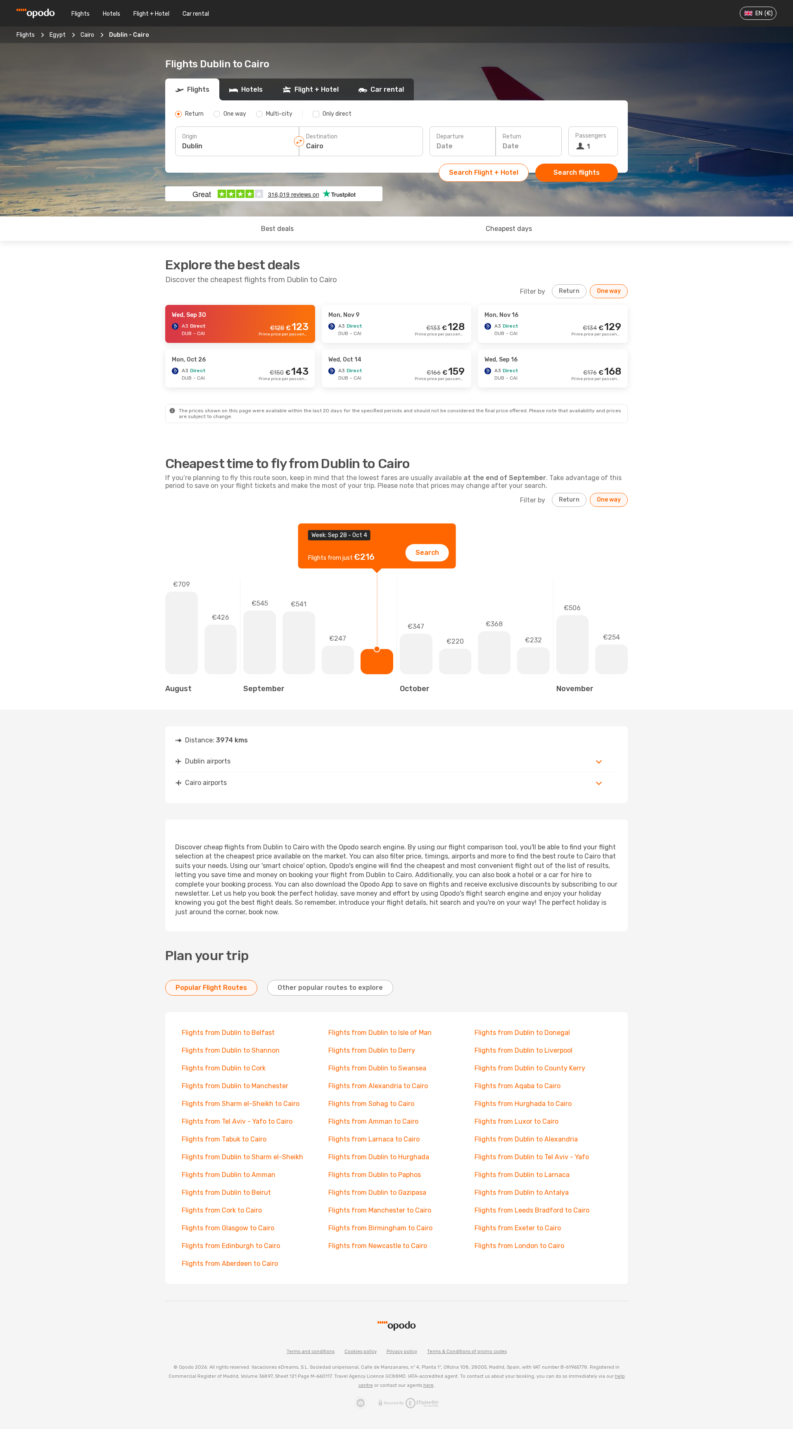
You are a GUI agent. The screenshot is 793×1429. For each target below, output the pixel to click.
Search (427, 552)
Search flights (576, 172)
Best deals (277, 229)
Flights (80, 13)
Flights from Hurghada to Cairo (523, 1104)
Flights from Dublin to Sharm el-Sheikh (242, 1157)
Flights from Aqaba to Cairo (517, 1086)
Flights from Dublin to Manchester (235, 1086)
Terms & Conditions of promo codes (467, 1351)
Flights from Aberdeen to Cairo (230, 1263)
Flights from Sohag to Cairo (371, 1104)
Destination (321, 136)
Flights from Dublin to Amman (228, 1175)
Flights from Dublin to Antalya (522, 1192)
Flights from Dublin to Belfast (228, 1033)
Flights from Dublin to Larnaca (522, 1175)
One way (609, 291)
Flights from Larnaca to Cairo (374, 1139)
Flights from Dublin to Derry (371, 1050)
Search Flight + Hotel (483, 172)
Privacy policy (402, 1351)
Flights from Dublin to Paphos (374, 1175)
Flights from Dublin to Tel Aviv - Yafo (532, 1157)
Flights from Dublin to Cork (224, 1068)
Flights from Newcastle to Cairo (377, 1246)
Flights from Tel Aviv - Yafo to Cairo (237, 1121)
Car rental (196, 13)
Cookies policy (360, 1351)
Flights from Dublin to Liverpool (523, 1050)
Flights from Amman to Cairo (373, 1121)
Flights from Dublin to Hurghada (378, 1157)
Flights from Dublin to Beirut (226, 1192)
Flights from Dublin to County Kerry (530, 1068)
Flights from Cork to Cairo (222, 1210)
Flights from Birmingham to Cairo (380, 1228)
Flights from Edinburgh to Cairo (231, 1246)
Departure (450, 136)
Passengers (590, 135)
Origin (189, 136)
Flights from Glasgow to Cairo (228, 1228)
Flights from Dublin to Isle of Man (380, 1033)
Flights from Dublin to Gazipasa (377, 1192)
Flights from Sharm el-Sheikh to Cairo (240, 1104)
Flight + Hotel (151, 13)
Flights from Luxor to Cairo (516, 1121)
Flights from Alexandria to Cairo (378, 1086)
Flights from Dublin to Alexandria (526, 1139)
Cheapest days (509, 229)
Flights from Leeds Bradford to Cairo (532, 1210)
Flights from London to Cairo (519, 1246)
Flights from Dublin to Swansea (377, 1068)
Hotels (111, 13)
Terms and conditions (311, 1351)
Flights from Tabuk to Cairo (224, 1139)
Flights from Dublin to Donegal (522, 1033)
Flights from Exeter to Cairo (518, 1228)
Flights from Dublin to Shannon (231, 1050)
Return (512, 136)
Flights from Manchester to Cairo (379, 1210)
